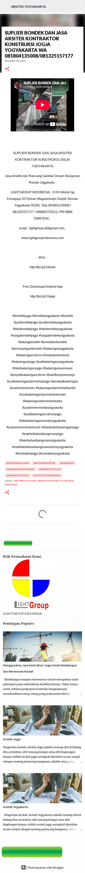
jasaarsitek (67, 463)
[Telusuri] (79, 6)
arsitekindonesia (44, 463)
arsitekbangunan (17, 463)
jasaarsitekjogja (50, 469)
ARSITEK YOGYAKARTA (28, 6)
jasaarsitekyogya (17, 475)
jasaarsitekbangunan (20, 469)
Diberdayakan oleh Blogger (45, 867)
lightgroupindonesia (46, 475)
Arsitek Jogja (11, 739)
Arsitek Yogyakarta (15, 807)
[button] (7, 69)
